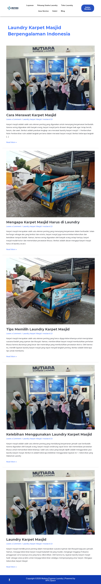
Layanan (30, 5)
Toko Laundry (67, 5)
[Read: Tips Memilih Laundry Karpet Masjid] (50, 291)
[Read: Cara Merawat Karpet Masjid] (50, 77)
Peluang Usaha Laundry (47, 5)
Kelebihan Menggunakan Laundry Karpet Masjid (49, 434)
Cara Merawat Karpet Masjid (31, 115)
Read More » (11, 142)
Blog (63, 11)
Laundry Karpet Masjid (32, 119)
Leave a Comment (13, 119)
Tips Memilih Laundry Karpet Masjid (38, 329)
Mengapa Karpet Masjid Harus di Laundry (43, 222)
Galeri (54, 11)
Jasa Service (43, 11)
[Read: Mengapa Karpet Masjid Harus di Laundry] (50, 184)
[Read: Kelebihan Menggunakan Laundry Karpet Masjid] (50, 397)
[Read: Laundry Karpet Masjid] (50, 502)
